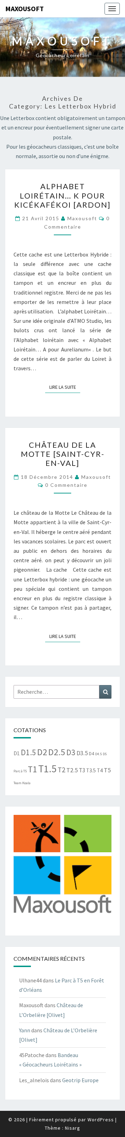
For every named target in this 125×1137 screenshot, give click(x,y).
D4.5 (98, 754)
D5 (105, 754)
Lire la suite (64, 387)
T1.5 (47, 768)
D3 (70, 752)
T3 (82, 770)
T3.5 (91, 770)
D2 (42, 752)
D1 (17, 753)
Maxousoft (24, 8)
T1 (32, 769)
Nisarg (72, 1128)
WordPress (101, 1119)
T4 (100, 770)
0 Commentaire (66, 485)
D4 (91, 754)
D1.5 (28, 752)
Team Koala (22, 783)
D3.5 (82, 753)
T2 (61, 769)
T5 (107, 770)
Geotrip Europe (80, 1080)
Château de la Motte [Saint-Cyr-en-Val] (63, 454)
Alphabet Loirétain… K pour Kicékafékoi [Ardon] (62, 195)
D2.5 (56, 752)
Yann (24, 1030)
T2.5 (72, 770)
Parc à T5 (20, 771)
